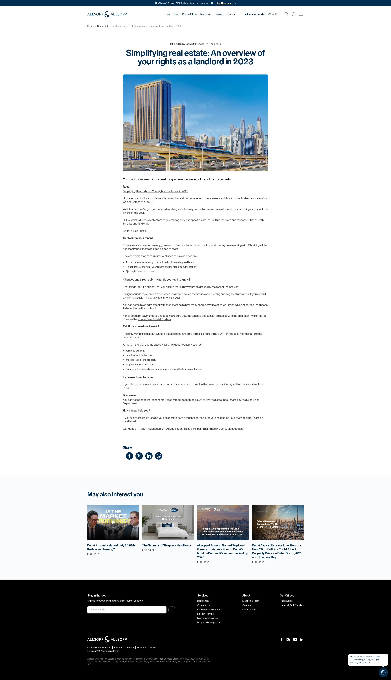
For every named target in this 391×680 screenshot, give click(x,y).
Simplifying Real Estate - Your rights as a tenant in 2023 (155, 191)
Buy (168, 14)
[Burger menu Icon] (301, 14)
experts (250, 418)
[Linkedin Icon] (302, 639)
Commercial (203, 605)
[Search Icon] (286, 14)
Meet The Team (250, 601)
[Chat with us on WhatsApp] (383, 672)
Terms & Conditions (124, 647)
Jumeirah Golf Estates (292, 605)
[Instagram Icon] (288, 639)
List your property (254, 14)
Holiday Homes (205, 614)
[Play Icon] (113, 522)
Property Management (209, 622)
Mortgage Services (207, 618)
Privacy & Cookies (146, 647)
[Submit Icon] (170, 609)
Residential (203, 601)
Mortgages (206, 14)
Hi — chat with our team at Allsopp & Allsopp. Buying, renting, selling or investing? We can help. (365, 660)
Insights (220, 14)
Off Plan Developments (209, 609)
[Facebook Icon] (281, 639)
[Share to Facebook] (129, 455)
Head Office (286, 601)
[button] (294, 14)
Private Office (189, 14)
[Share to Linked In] (149, 455)
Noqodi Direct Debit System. (154, 319)
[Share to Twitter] (139, 455)
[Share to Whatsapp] (158, 455)
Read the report (224, 3)
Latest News (249, 609)
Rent (176, 14)
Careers (232, 14)
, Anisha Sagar (173, 428)
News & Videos (104, 26)
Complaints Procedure (99, 647)
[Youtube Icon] (295, 639)
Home (90, 26)
